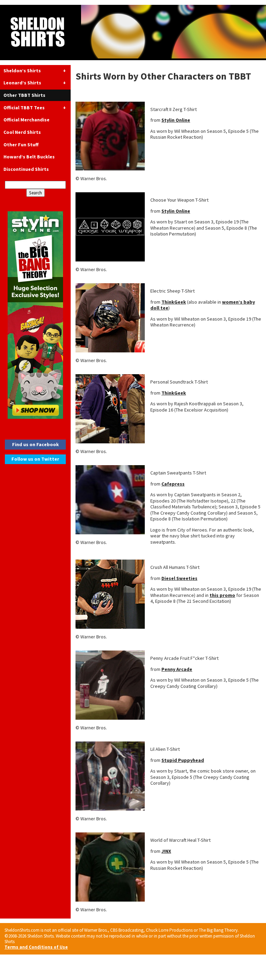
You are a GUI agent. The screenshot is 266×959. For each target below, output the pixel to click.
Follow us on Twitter (35, 459)
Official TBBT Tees (24, 107)
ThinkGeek (173, 302)
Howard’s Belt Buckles (29, 157)
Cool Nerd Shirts (22, 132)
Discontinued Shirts (26, 169)
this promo (222, 595)
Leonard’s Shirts (22, 83)
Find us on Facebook (35, 444)
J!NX (166, 851)
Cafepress (173, 484)
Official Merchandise (26, 120)
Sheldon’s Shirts (22, 70)
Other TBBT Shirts (24, 95)
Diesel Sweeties (179, 578)
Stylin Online (175, 120)
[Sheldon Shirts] (133, 32)
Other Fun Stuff (20, 144)
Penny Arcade (176, 669)
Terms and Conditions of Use (36, 947)
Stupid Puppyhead (182, 760)
